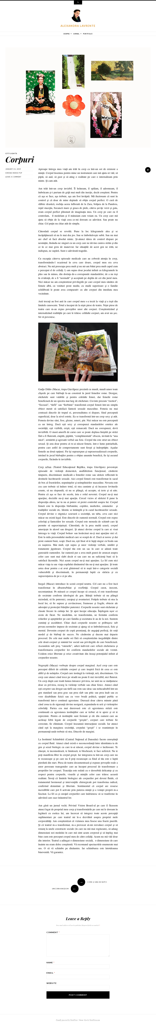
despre (66, 34)
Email (50, 973)
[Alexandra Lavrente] (78, 15)
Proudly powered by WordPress (66, 1020)
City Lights (11, 153)
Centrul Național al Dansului (82, 739)
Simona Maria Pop (13, 173)
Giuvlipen (72, 389)
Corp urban (44, 467)
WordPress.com (94, 1020)
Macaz (53, 665)
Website (51, 983)
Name (50, 962)
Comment (53, 932)
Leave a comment (13, 177)
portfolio (88, 34)
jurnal (76, 34)
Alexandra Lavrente (78, 25)
